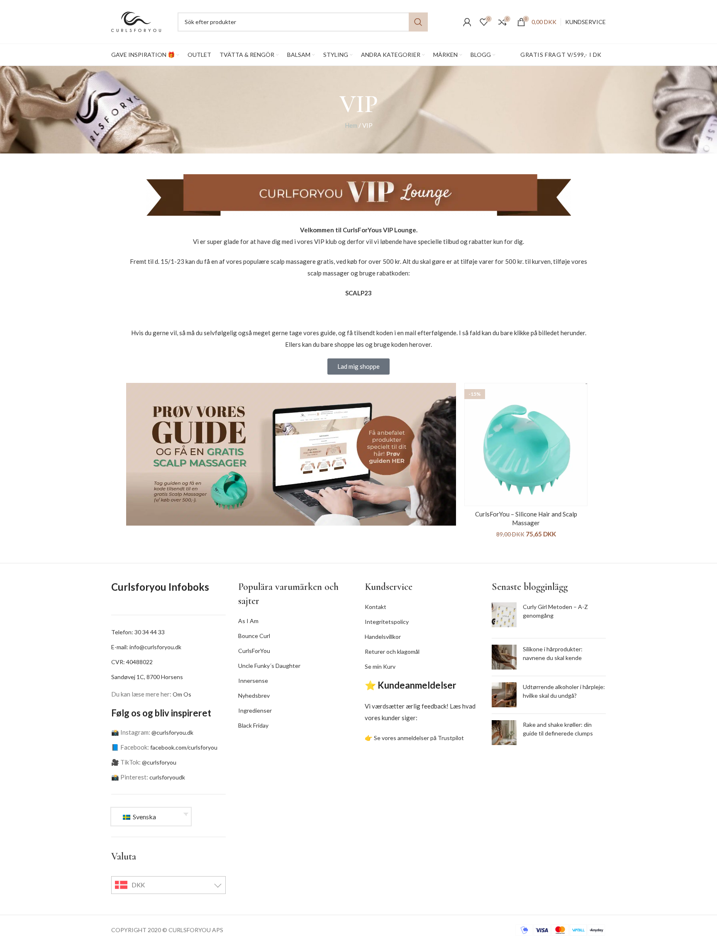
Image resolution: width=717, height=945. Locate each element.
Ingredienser (255, 710)
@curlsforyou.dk (172, 732)
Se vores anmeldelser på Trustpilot (419, 737)
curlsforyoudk (167, 777)
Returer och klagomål (392, 651)
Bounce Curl (254, 635)
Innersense (253, 680)
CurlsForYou (254, 650)
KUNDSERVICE (585, 21)
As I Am (248, 620)
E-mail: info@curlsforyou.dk (146, 646)
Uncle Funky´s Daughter (269, 665)
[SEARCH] (418, 22)
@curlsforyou (159, 762)
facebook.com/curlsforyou (183, 747)
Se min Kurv (380, 666)
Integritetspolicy (387, 621)
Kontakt (375, 606)
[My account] (467, 22)
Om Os (182, 694)
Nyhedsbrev (254, 695)
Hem (351, 125)
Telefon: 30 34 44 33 (138, 632)
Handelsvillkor (383, 636)
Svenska (144, 817)
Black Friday (253, 725)
